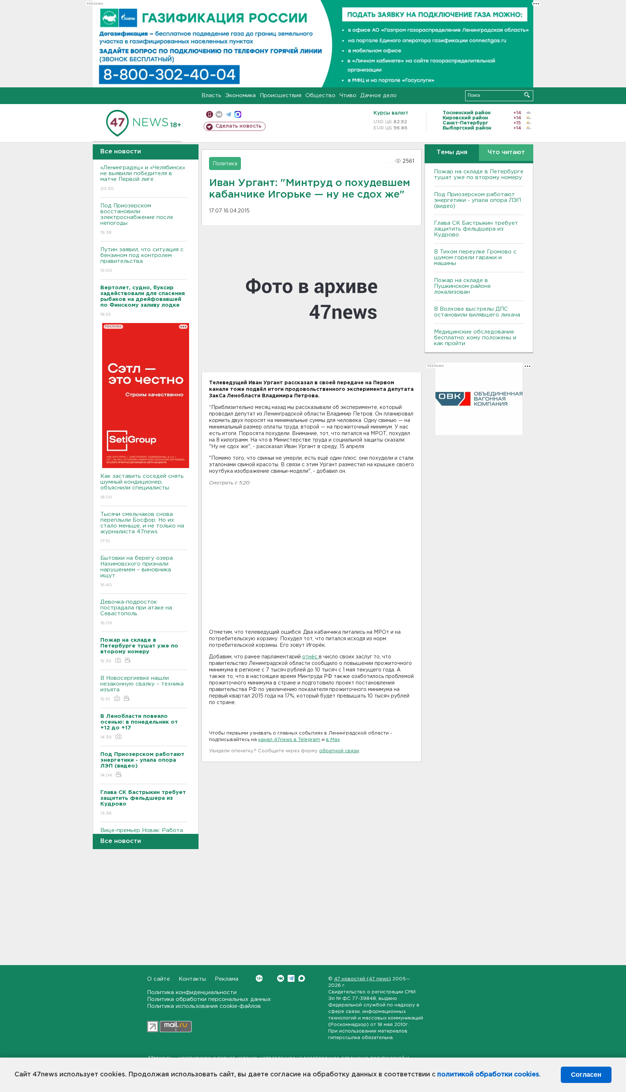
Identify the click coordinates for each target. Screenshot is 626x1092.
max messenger (237, 114)
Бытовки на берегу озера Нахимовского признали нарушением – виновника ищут (136, 571)
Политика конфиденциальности (192, 992)
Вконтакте (280, 978)
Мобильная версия (209, 114)
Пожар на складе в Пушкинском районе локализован (462, 286)
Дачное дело (378, 95)
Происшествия (280, 95)
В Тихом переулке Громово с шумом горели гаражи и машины (475, 257)
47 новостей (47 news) (362, 979)
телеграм (228, 114)
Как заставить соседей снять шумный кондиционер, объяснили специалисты (142, 486)
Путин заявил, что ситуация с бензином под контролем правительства (142, 260)
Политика (225, 164)
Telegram (291, 978)
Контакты (192, 979)
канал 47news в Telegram (289, 740)
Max (301, 978)
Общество (320, 95)
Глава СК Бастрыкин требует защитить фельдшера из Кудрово (476, 229)
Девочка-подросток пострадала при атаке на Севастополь (136, 612)
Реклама (226, 979)
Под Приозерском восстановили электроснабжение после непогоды (136, 219)
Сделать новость (239, 126)
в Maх (333, 740)
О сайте (158, 979)
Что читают (506, 152)
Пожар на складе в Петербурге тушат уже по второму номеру (478, 174)
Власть (211, 95)
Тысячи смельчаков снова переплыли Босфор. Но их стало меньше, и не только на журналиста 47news (142, 527)
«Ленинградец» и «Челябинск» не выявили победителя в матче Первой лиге (142, 178)
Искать (527, 95)
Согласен (586, 1074)
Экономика (240, 95)
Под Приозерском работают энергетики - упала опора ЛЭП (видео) (477, 200)
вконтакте (219, 114)
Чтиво (347, 95)
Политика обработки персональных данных (209, 999)
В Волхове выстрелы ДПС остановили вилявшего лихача (477, 312)
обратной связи (339, 751)
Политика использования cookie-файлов (204, 1006)
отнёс (310, 657)
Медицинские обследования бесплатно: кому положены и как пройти (475, 338)
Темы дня (452, 152)
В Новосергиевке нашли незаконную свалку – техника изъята (142, 688)
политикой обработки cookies (488, 1074)
